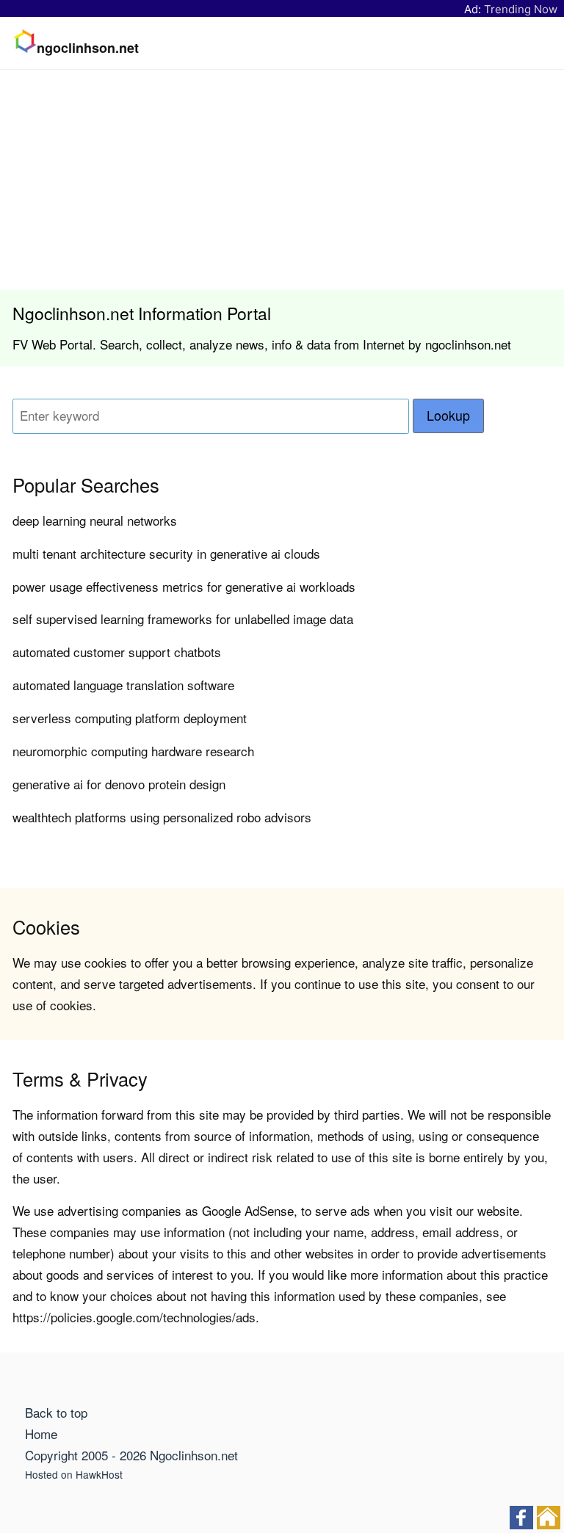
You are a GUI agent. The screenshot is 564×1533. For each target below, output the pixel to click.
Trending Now (520, 9)
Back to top (56, 1412)
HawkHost (99, 1474)
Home (41, 1433)
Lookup (448, 415)
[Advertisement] (282, 180)
